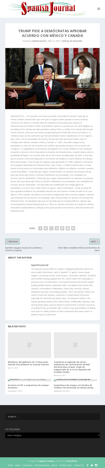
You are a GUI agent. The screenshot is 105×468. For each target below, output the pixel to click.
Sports (54, 465)
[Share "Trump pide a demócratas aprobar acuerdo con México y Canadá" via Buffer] (62, 228)
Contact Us (79, 465)
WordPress (72, 461)
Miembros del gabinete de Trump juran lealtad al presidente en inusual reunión (28, 363)
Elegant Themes (46, 461)
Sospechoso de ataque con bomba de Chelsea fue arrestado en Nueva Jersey (74, 386)
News (17, 465)
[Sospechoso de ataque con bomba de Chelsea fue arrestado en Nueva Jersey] (75, 380)
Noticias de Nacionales (72, 41)
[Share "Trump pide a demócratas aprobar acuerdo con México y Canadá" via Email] (67, 228)
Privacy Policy (65, 465)
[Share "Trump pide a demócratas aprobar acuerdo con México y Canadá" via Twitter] (46, 228)
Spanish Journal (39, 41)
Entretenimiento (42, 465)
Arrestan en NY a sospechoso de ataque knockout (28, 386)
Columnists (27, 465)
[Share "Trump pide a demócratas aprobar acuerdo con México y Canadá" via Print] (73, 228)
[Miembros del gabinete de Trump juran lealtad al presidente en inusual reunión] (29, 345)
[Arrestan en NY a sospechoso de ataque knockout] (29, 380)
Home (10, 465)
